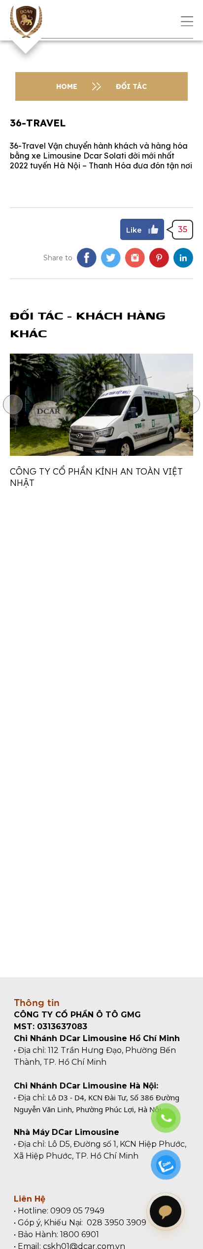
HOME (66, 86)
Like (133, 230)
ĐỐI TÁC (131, 86)
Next (190, 404)
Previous (13, 404)
